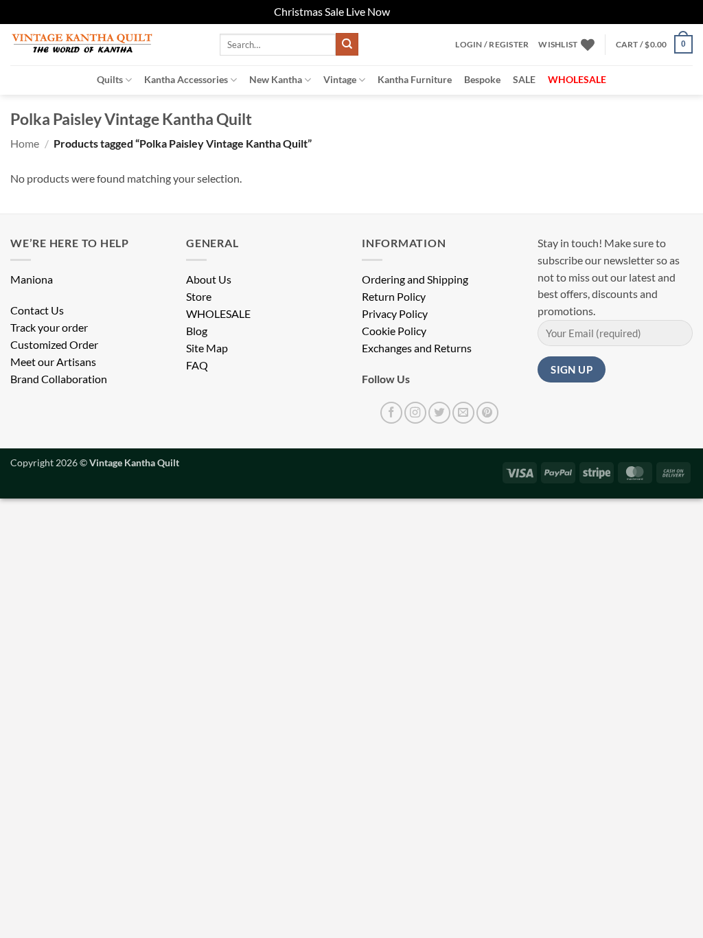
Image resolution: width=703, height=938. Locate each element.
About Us (208, 279)
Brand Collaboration (58, 379)
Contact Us (37, 310)
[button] (492, 44)
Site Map (207, 348)
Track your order (49, 327)
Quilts (110, 79)
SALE (524, 79)
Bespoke (482, 79)
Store (198, 296)
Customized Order (54, 345)
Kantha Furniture (415, 79)
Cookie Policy (394, 331)
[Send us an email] (463, 413)
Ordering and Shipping (415, 279)
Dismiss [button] (410, 11)
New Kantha (275, 79)
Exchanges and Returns (417, 348)
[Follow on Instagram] (415, 413)
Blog (196, 331)
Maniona (31, 279)
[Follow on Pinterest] (487, 413)
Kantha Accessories (186, 79)
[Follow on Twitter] (439, 413)
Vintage (339, 79)
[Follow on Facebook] (391, 413)
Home (24, 143)
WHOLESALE (218, 314)
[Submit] (347, 44)
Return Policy (394, 296)
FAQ (197, 365)
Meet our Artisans (53, 362)
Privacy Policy (395, 314)
